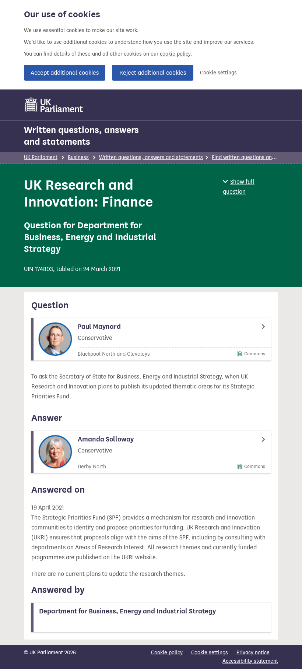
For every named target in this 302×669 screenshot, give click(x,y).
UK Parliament (40, 157)
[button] (250, 187)
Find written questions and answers (254, 157)
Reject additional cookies (152, 72)
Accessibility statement (250, 661)
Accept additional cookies (65, 72)
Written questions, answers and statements (81, 135)
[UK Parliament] (54, 105)
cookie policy (175, 54)
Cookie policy (167, 652)
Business (78, 157)
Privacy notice (253, 652)
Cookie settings (218, 73)
